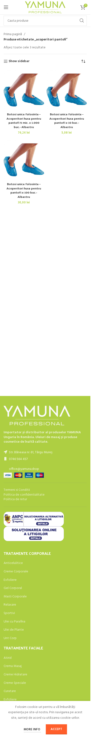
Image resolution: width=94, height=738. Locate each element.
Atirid (8, 658)
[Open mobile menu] (6, 7)
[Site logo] (45, 7)
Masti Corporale (15, 596)
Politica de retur (15, 499)
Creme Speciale (15, 683)
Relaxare (10, 604)
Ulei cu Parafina (14, 621)
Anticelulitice (13, 563)
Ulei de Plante (14, 630)
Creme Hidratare (15, 674)
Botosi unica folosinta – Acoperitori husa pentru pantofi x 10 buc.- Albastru (66, 120)
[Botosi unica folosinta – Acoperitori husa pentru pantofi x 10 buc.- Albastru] (67, 90)
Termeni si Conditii (17, 490)
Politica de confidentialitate (24, 495)
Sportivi (9, 613)
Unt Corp (10, 638)
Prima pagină (13, 34)
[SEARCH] (82, 21)
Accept (56, 729)
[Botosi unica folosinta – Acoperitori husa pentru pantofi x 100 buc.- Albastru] (24, 160)
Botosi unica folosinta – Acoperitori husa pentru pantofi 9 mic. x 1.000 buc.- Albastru (24, 120)
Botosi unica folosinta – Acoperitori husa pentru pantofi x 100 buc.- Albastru (24, 190)
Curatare (10, 691)
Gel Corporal (13, 588)
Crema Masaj (13, 666)
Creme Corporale (16, 571)
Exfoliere (10, 580)
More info (32, 729)
